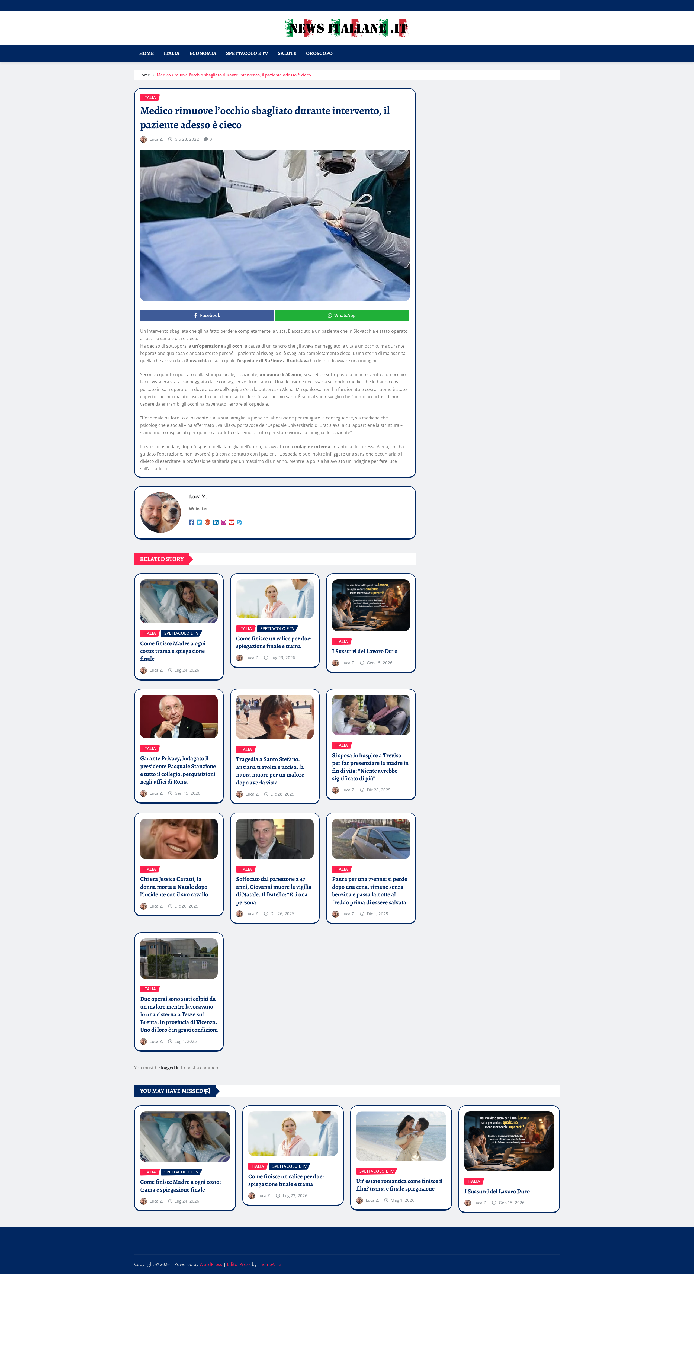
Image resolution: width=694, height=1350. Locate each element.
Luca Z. (156, 139)
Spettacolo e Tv (247, 53)
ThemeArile (269, 1264)
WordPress (211, 1264)
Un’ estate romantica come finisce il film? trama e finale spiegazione (399, 1185)
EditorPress (239, 1264)
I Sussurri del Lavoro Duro (364, 651)
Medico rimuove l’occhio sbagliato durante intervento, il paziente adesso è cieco (234, 75)
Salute (287, 53)
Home (146, 53)
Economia (202, 53)
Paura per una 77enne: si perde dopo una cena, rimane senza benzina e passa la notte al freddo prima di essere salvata (369, 890)
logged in (170, 1068)
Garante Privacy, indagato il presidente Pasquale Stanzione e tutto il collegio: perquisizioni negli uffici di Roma (178, 770)
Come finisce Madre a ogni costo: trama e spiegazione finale (172, 651)
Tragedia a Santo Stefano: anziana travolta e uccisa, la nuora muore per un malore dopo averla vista (270, 771)
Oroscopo (319, 53)
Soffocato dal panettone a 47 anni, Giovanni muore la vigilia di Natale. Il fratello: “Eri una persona (273, 890)
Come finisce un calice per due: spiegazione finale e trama (273, 642)
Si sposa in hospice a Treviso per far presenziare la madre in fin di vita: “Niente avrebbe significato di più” (370, 767)
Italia (172, 53)
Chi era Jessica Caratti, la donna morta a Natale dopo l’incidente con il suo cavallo (174, 887)
